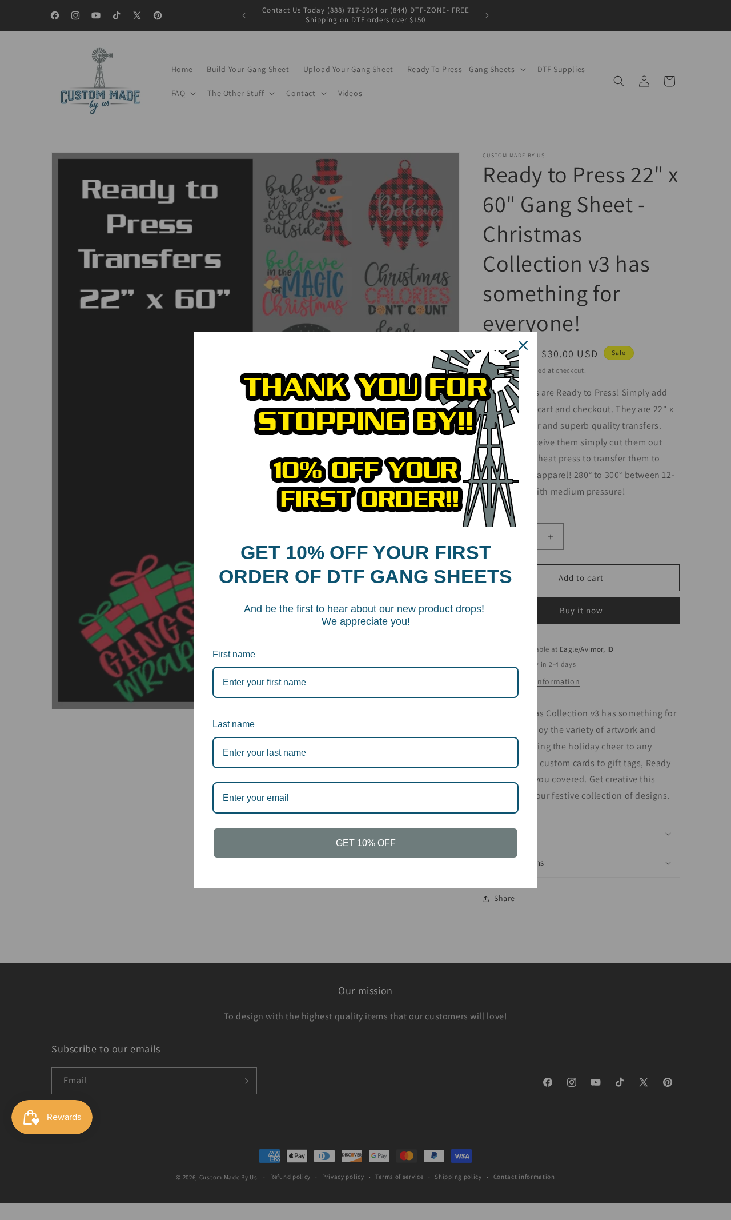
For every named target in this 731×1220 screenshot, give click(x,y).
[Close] (523, 345)
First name (233, 654)
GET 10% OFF (366, 843)
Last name (233, 724)
